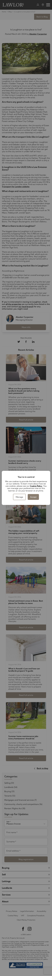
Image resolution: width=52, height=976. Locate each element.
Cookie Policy (36, 486)
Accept (33, 497)
